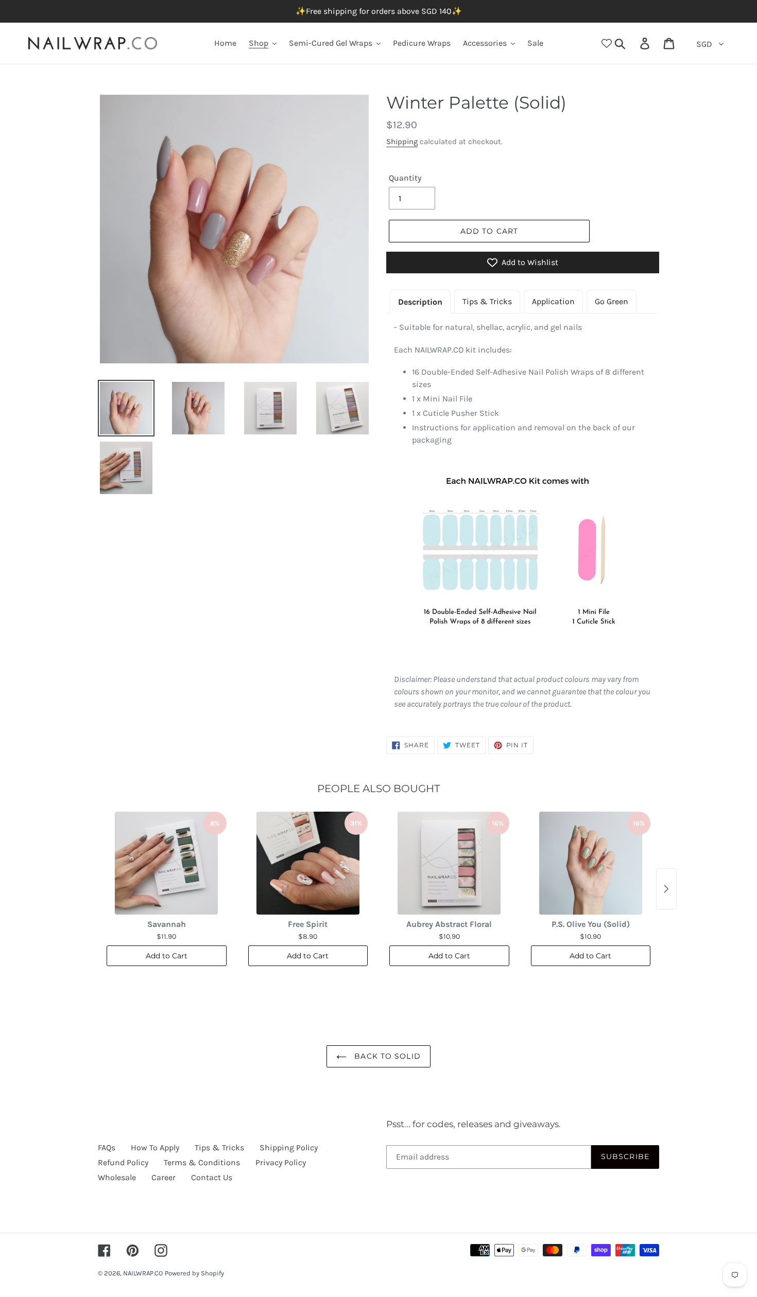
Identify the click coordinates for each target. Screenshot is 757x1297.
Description (420, 302)
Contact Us (211, 1177)
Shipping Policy (289, 1147)
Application (553, 301)
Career (163, 1177)
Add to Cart (166, 955)
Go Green (611, 301)
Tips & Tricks (487, 301)
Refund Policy (123, 1162)
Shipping (402, 141)
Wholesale (117, 1177)
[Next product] (666, 888)
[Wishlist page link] (606, 43)
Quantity (405, 178)
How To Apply (155, 1147)
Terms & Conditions (202, 1162)
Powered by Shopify (194, 1273)
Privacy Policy (280, 1162)
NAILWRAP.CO (143, 1273)
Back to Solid (386, 1056)
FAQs (106, 1147)
